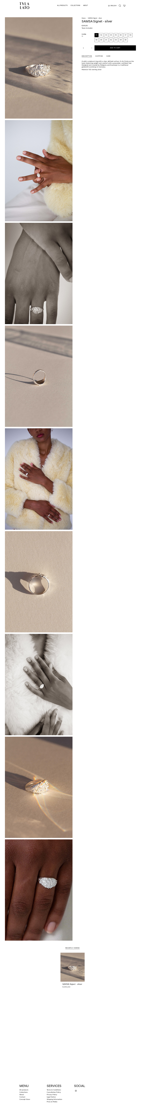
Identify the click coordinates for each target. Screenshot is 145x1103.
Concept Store (24, 1099)
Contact (22, 1097)
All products (23, 1090)
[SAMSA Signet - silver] (72, 967)
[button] (62, 5)
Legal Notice (51, 1097)
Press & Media (52, 1102)
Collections (23, 1092)
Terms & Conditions (54, 1090)
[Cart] (124, 5)
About (21, 1094)
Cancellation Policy (54, 1092)
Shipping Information (54, 1099)
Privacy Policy (52, 1094)
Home (84, 18)
